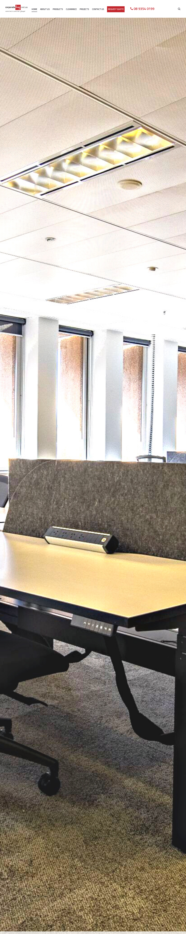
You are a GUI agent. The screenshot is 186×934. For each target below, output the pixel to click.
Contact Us (98, 9)
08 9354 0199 (144, 8)
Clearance (71, 9)
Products (58, 9)
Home (34, 9)
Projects (84, 9)
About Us (45, 9)
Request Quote (116, 9)
